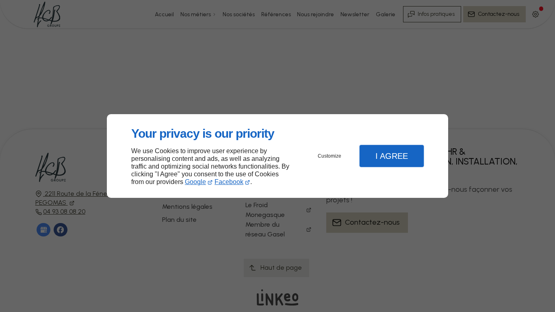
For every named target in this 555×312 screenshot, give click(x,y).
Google (195, 181)
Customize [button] (329, 156)
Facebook (229, 181)
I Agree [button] (391, 156)
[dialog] (277, 156)
